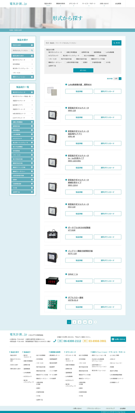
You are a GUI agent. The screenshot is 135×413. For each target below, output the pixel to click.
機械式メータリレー (42, 378)
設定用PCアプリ (18, 105)
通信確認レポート (55, 355)
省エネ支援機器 (40, 355)
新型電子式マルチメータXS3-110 (78, 205)
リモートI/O (16, 73)
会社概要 (123, 408)
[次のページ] (95, 322)
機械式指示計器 (40, 371)
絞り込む (83, 70)
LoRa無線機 (27, 372)
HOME (11, 30)
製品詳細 (79, 91)
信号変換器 (16, 64)
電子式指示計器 (40, 367)
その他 (38, 396)
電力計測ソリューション (99, 370)
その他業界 (53, 378)
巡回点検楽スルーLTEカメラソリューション (99, 365)
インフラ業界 (53, 371)
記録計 (38, 388)
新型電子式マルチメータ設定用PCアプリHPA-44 (78, 134)
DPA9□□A (73, 274)
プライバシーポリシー (94, 408)
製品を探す (13, 355)
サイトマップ (110, 408)
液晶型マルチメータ (19, 101)
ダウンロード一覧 (71, 355)
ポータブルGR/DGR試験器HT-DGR (79, 228)
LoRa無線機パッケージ (116, 378)
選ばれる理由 (114, 371)
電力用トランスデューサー (21, 68)
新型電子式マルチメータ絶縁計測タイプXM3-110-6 (78, 182)
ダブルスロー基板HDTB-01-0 (75, 298)
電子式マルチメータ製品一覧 (22, 96)
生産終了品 (39, 400)
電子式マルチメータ (19, 60)
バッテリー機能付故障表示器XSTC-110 (80, 252)
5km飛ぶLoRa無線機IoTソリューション (98, 360)
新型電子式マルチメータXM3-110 (78, 109)
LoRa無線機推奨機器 (116, 375)
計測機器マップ (114, 382)
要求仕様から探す (15, 369)
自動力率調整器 (28, 361)
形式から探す (14, 365)
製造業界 (52, 367)
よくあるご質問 (114, 355)
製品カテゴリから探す (15, 360)
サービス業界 (53, 375)
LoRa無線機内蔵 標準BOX (80, 84)
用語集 (112, 367)
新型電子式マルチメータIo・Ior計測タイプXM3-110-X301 (78, 158)
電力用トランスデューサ (29, 381)
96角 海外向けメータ (19, 114)
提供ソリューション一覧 (99, 355)
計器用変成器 (40, 392)
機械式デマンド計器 (42, 375)
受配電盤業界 (53, 359)
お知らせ (112, 359)
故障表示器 (27, 365)
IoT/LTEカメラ (28, 376)
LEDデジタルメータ (19, 118)
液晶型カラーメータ (19, 109)
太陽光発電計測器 (39, 383)
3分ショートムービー (116, 363)
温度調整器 (27, 369)
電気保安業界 (53, 363)
